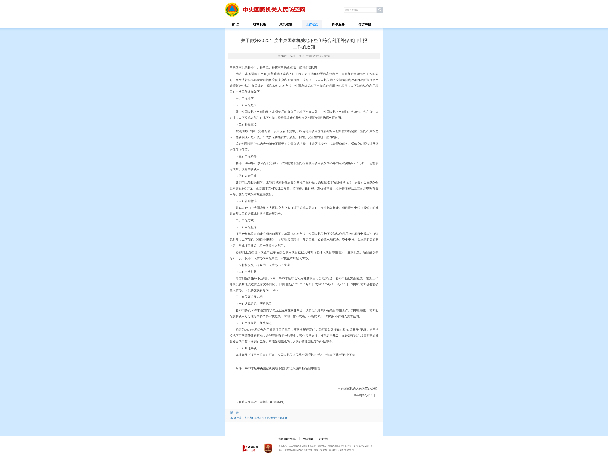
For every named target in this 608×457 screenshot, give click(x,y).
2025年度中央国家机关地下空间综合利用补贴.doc (259, 417)
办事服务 (338, 24)
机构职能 (259, 24)
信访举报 (364, 24)
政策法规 (285, 24)
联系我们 (324, 438)
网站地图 (308, 438)
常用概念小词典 (287, 438)
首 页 (236, 24)
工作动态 (312, 24)
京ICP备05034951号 (363, 446)
